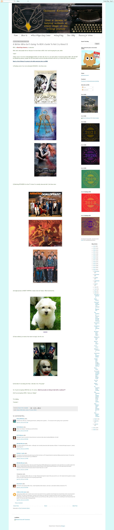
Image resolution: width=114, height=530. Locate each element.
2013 (94, 267)
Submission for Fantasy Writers (96, 355)
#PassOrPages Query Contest (40, 35)
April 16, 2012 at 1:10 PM (22, 458)
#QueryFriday (58, 35)
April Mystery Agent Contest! (96, 414)
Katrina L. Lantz (20, 453)
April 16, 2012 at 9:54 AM (22, 430)
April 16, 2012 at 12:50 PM (23, 448)
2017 (94, 259)
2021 (94, 252)
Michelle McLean (21, 443)
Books (24, 409)
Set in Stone (96, 368)
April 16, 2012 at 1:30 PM (22, 469)
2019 (94, 256)
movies (27, 409)
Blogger (63, 526)
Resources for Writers (86, 35)
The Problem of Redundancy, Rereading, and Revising (96, 317)
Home (16, 35)
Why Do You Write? (96, 342)
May (95, 291)
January (96, 424)
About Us (24, 35)
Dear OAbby (71, 35)
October (96, 277)
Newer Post (16, 505)
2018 (94, 258)
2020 (94, 254)
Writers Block (96, 384)
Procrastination (96, 323)
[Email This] (34, 408)
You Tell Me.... (96, 381)
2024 (94, 246)
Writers (35, 409)
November (96, 274)
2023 (94, 248)
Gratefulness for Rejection (96, 327)
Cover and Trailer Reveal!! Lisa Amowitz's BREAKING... (96, 306)
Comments (85, 90)
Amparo (18, 409)
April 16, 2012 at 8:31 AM (22, 422)
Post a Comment (19, 503)
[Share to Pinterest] (40, 408)
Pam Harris (19, 483)
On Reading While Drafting (96, 388)
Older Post (75, 505)
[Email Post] (31, 407)
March (95, 419)
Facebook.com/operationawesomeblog (90, 81)
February (96, 420)
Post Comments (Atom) (24, 508)
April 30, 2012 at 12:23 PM (23, 500)
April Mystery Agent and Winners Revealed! (96, 407)
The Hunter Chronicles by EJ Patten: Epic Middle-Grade (96, 375)
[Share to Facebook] (38, 408)
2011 (94, 427)
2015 (94, 263)
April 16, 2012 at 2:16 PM (22, 479)
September (96, 280)
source (45, 332)
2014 (94, 265)
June (95, 289)
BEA (21, 409)
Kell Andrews (20, 427)
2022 (94, 250)
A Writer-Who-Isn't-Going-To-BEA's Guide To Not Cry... (96, 362)
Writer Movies (96, 299)
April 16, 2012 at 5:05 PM (22, 487)
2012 (94, 269)
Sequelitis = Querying (96, 296)
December (96, 271)
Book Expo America (22, 47)
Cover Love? (96, 346)
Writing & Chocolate (96, 350)
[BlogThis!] (35, 408)
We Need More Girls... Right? (96, 333)
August (96, 284)
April (95, 293)
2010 (94, 429)
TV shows (31, 409)
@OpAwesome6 (85, 75)
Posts (84, 87)
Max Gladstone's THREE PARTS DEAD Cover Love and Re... (96, 397)
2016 (94, 261)
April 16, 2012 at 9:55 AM (22, 439)
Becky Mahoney (20, 418)
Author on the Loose (21, 492)
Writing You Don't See (96, 338)
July (95, 287)
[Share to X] (37, 408)
